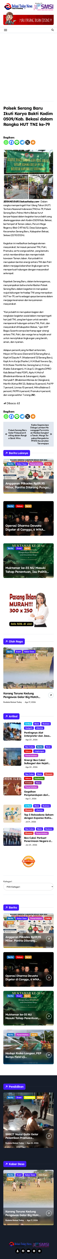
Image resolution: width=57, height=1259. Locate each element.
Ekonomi (48, 774)
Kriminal (28, 783)
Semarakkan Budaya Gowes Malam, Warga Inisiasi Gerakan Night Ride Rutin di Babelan (21, 699)
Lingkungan (39, 751)
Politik (48, 464)
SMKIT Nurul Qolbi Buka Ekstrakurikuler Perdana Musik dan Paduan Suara (21, 1137)
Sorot (28, 506)
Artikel (28, 724)
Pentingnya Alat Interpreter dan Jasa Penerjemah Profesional (38, 736)
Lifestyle (39, 728)
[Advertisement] (28, 63)
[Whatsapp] (6, 142)
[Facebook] (11, 142)
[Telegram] (22, 142)
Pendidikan (21, 1097)
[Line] (16, 142)
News (38, 783)
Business (46, 724)
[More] (33, 142)
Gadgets (29, 728)
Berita (10, 464)
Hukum (19, 506)
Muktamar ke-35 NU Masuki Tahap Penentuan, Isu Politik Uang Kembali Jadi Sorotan (26, 572)
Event (19, 548)
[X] (27, 142)
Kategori (7, 881)
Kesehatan (39, 778)
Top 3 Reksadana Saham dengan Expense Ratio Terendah (38, 818)
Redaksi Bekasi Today (12, 702)
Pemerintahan (36, 464)
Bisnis (36, 724)
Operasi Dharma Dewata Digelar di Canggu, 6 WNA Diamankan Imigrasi (24, 529)
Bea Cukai (29, 747)
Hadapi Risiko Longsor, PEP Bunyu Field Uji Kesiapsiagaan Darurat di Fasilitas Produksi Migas (23, 1058)
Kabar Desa (22, 464)
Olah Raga (20, 651)
